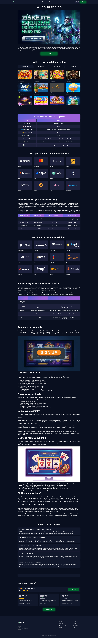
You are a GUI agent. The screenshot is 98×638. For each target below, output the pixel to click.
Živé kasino (40, 66)
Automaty (72, 66)
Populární (24, 66)
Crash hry (56, 66)
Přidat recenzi (73, 589)
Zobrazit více (49, 609)
